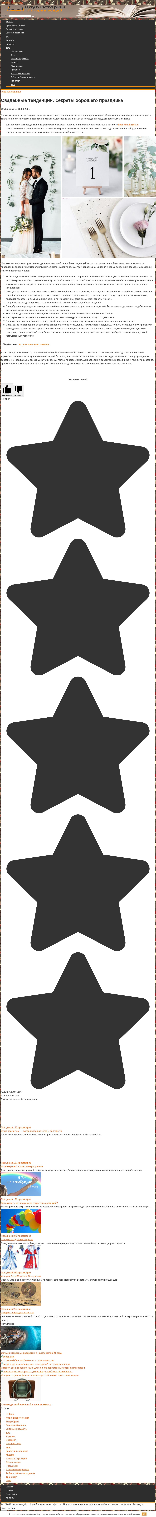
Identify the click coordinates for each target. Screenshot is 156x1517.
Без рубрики (12, 1421)
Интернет (10, 44)
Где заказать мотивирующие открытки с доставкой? (29, 1203)
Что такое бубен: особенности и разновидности (27, 1360)
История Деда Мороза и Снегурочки (21, 1276)
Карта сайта (11, 1494)
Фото (13, 85)
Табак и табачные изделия (23, 77)
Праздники (15, 70)
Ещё (8, 48)
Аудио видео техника (15, 25)
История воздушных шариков (17, 1239)
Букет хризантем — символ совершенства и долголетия (31, 1131)
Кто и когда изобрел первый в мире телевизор (26, 1404)
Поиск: (5, 15)
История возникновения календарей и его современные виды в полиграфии (43, 1367)
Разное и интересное (20, 74)
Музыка (14, 62)
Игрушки (10, 40)
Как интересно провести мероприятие (22, 1166)
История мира (17, 51)
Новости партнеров (16, 1458)
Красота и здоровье (20, 59)
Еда (7, 37)
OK (144, 1514)
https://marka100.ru (128, 124)
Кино (13, 55)
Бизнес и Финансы (14, 29)
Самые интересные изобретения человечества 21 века (31, 1353)
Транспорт (15, 81)
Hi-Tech (9, 22)
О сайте (9, 1490)
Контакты (10, 1498)
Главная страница (11, 91)
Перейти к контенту (11, 2)
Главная (9, 1487)
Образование (17, 66)
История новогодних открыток (17, 1312)
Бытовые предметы (15, 33)
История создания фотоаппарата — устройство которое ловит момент (40, 1375)
